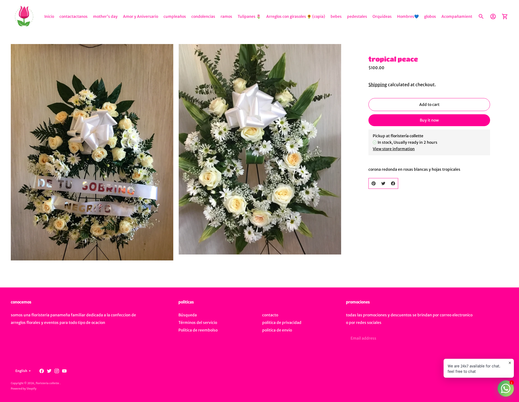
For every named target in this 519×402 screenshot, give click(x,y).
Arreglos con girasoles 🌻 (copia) (295, 16)
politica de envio (277, 330)
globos (430, 16)
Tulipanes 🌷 (249, 16)
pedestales (357, 16)
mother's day (105, 16)
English (21, 371)
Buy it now (429, 120)
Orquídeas (382, 16)
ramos (226, 16)
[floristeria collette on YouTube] (64, 371)
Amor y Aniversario (140, 16)
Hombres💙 (408, 16)
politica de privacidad (281, 322)
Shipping (377, 84)
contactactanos (73, 16)
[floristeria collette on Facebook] (41, 371)
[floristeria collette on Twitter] (49, 371)
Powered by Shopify (23, 388)
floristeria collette (48, 383)
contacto (270, 315)
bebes (336, 16)
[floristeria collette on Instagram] (56, 371)
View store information (394, 148)
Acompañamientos (458, 16)
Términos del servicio (197, 322)
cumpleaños (175, 16)
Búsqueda (187, 315)
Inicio (49, 16)
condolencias (203, 16)
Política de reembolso (198, 330)
